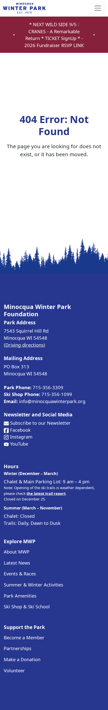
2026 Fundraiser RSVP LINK (54, 45)
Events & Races (20, 573)
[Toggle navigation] (97, 8)
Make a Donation (22, 659)
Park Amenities (20, 596)
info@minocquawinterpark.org (52, 401)
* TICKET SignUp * (61, 38)
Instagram (21, 436)
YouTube (19, 444)
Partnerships (17, 648)
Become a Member (24, 637)
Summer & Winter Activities (33, 584)
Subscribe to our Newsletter (40, 423)
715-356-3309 (48, 387)
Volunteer (14, 670)
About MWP (16, 551)
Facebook (20, 430)
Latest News (17, 563)
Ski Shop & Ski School (27, 606)
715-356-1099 (56, 394)
